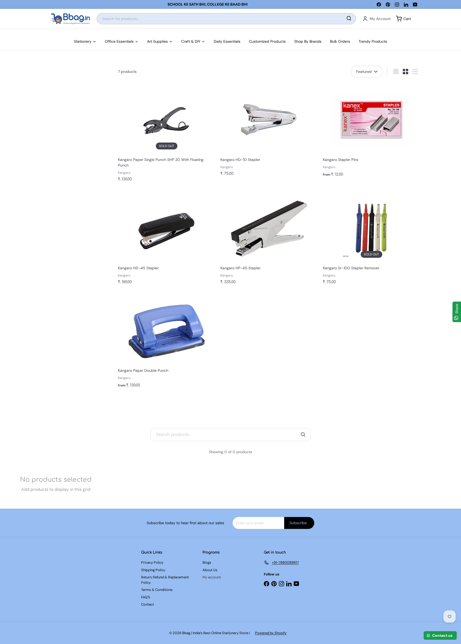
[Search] (349, 19)
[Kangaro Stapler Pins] (371, 132)
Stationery (83, 41)
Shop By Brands (307, 41)
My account (211, 577)
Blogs (206, 562)
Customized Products (267, 41)
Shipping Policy (153, 570)
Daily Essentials (227, 41)
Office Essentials (119, 41)
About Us (209, 570)
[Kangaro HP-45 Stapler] (268, 240)
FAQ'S (145, 597)
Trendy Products (373, 41)
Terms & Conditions (157, 589)
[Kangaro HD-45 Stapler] (166, 240)
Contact (147, 604)
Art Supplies (157, 41)
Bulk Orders (340, 41)
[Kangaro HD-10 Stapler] (268, 132)
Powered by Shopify (271, 633)
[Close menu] (1, 31)
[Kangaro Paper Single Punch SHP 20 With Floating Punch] (166, 134)
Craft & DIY (190, 41)
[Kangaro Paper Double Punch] (166, 343)
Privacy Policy (152, 562)
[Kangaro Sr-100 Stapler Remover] (371, 240)
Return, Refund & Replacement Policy (165, 580)
